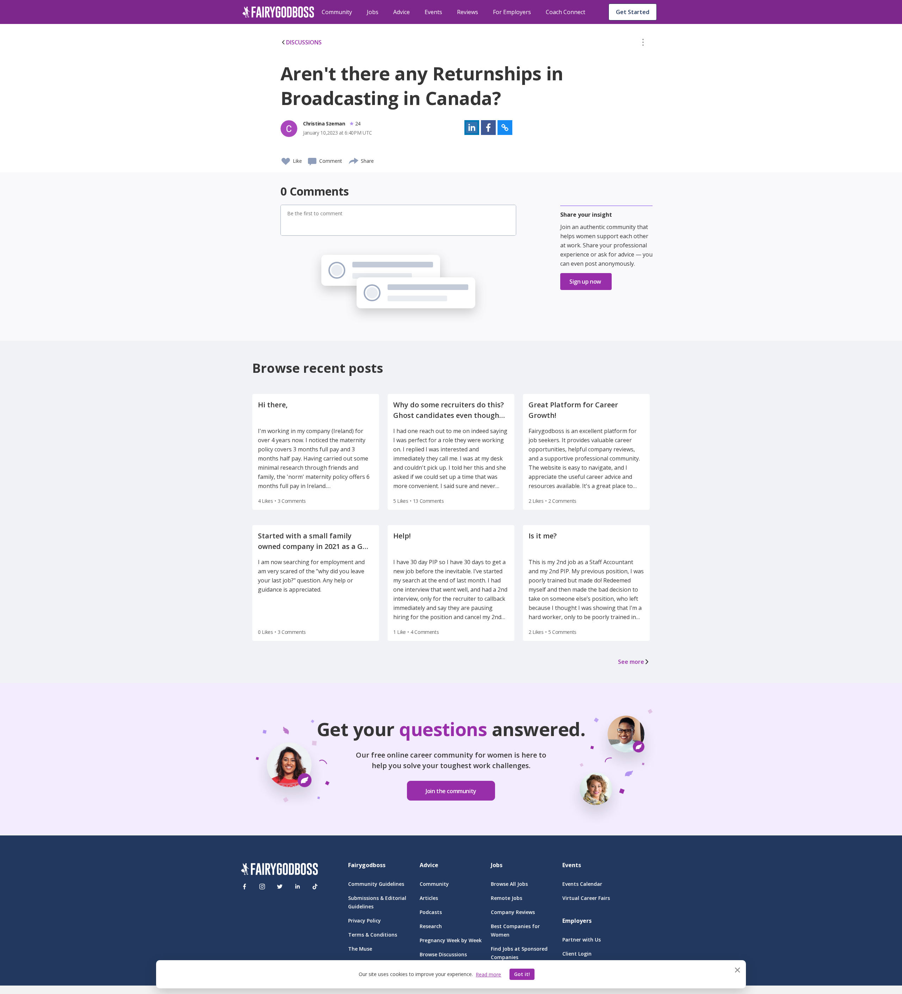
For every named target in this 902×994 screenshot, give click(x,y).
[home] (278, 12)
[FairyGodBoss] (279, 870)
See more (631, 661)
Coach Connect (565, 12)
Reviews (467, 12)
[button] (643, 43)
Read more (488, 974)
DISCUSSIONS (304, 42)
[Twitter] (280, 886)
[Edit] (643, 44)
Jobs (372, 12)
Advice (401, 12)
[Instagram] (262, 886)
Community (337, 12)
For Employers (512, 12)
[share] (354, 160)
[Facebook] (244, 886)
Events (433, 12)
